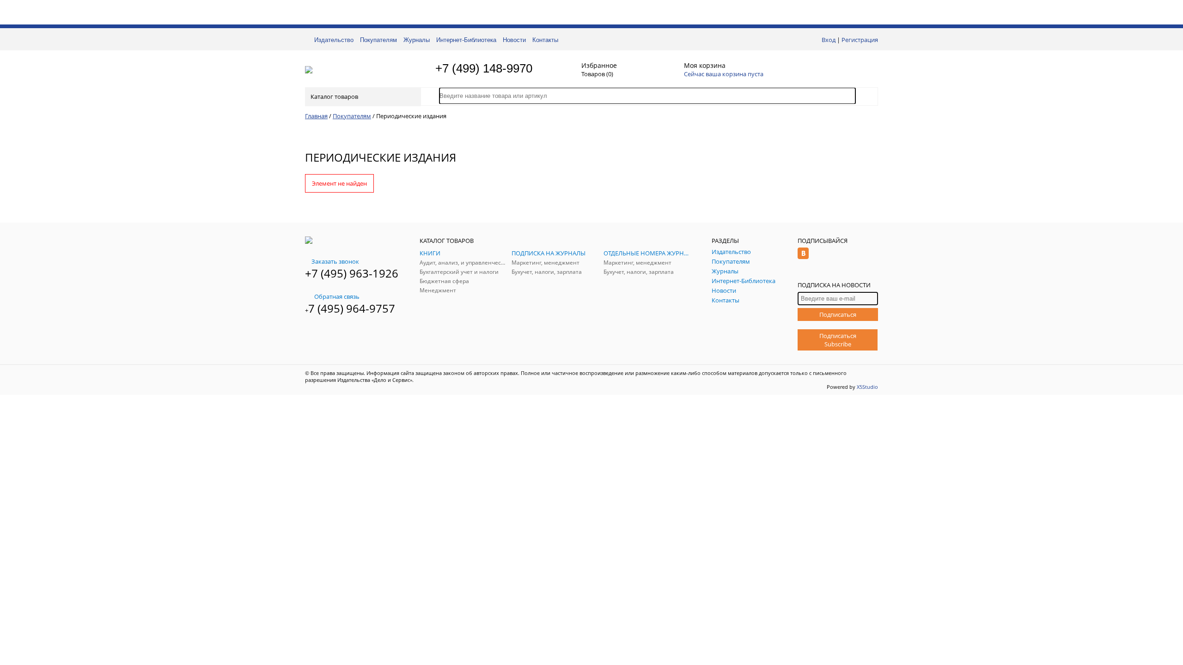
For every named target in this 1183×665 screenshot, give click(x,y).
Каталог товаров (334, 96)
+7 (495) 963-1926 (351, 273)
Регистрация (860, 40)
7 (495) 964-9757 (351, 308)
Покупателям (378, 39)
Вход (828, 40)
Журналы (416, 39)
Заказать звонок (335, 261)
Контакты (545, 39)
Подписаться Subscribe (837, 340)
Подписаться (837, 314)
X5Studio (867, 386)
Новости (514, 39)
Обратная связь (337, 296)
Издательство (334, 39)
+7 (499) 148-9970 (483, 68)
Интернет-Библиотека (466, 39)
